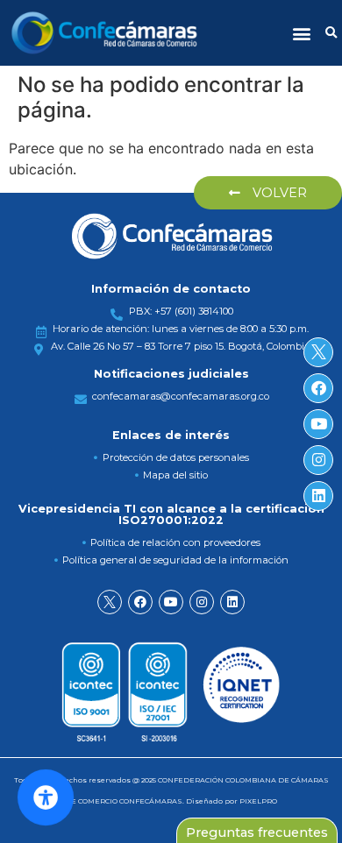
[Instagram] (201, 602)
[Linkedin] (232, 602)
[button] (301, 32)
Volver (278, 193)
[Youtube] (171, 602)
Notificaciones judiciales (171, 373)
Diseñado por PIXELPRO (231, 801)
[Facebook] (140, 602)
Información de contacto (171, 288)
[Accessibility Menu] (46, 797)
